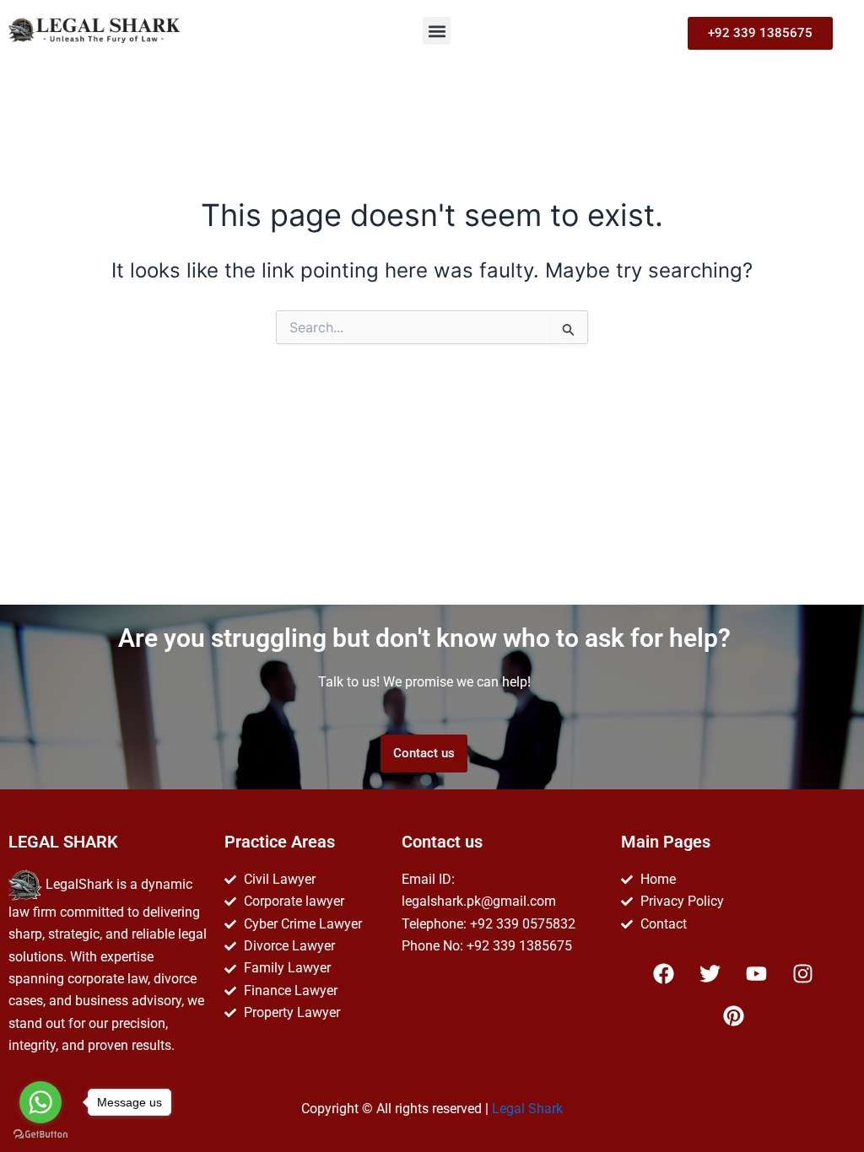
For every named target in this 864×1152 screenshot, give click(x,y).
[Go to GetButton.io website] (41, 1134)
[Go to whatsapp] (40, 1102)
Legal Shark (527, 1109)
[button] (437, 31)
